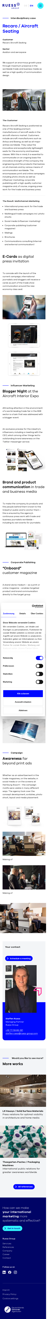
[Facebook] (9, 1273)
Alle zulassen (23, 693)
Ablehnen (23, 710)
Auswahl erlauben (23, 702)
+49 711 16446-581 (14, 1030)
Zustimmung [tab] (8, 613)
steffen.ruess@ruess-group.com (22, 1033)
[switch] (39, 666)
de (25, 5)
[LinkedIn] (4, 1273)
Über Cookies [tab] (37, 613)
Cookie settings (10, 1298)
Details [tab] (22, 613)
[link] (24, 1097)
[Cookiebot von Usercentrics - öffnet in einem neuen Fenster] (32, 606)
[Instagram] (15, 1273)
